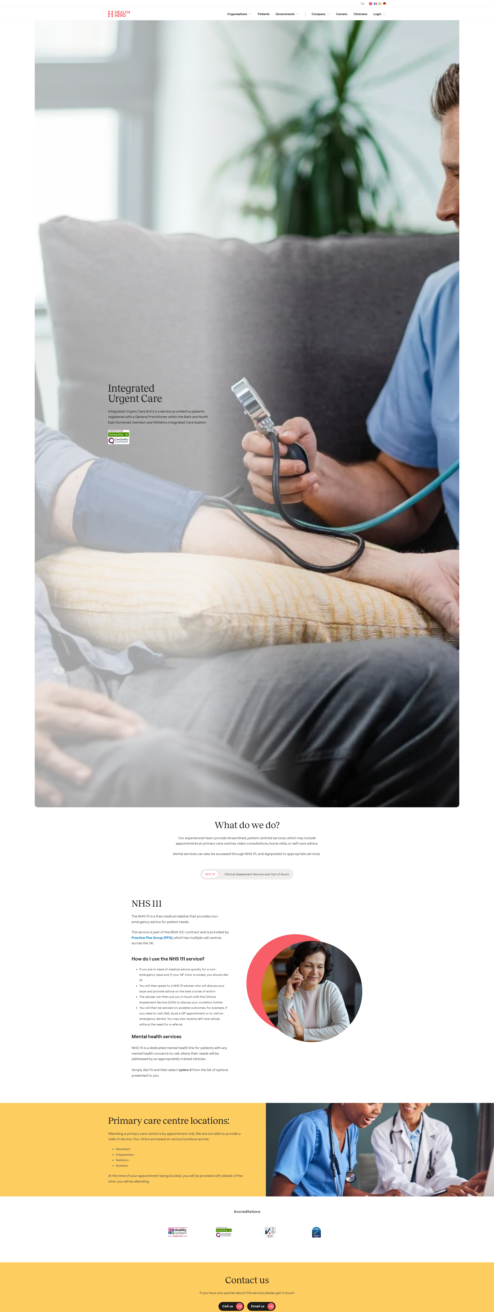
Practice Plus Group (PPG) (152, 937)
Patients (263, 14)
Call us (227, 1306)
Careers (341, 14)
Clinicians (360, 14)
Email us (257, 1306)
